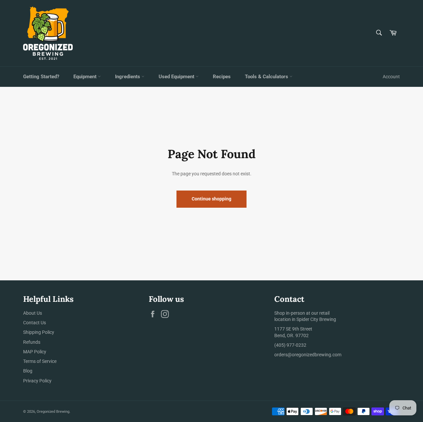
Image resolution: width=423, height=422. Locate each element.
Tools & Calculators (267, 77)
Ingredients (128, 77)
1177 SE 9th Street (293, 329)
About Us (32, 313)
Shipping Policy (38, 332)
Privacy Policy (37, 380)
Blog (27, 370)
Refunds (31, 342)
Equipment (85, 77)
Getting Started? (41, 77)
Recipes (222, 77)
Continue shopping (211, 198)
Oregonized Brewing (53, 411)
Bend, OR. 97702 (291, 335)
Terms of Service (40, 361)
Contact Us (34, 322)
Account (391, 76)
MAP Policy (34, 351)
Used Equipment (177, 77)
